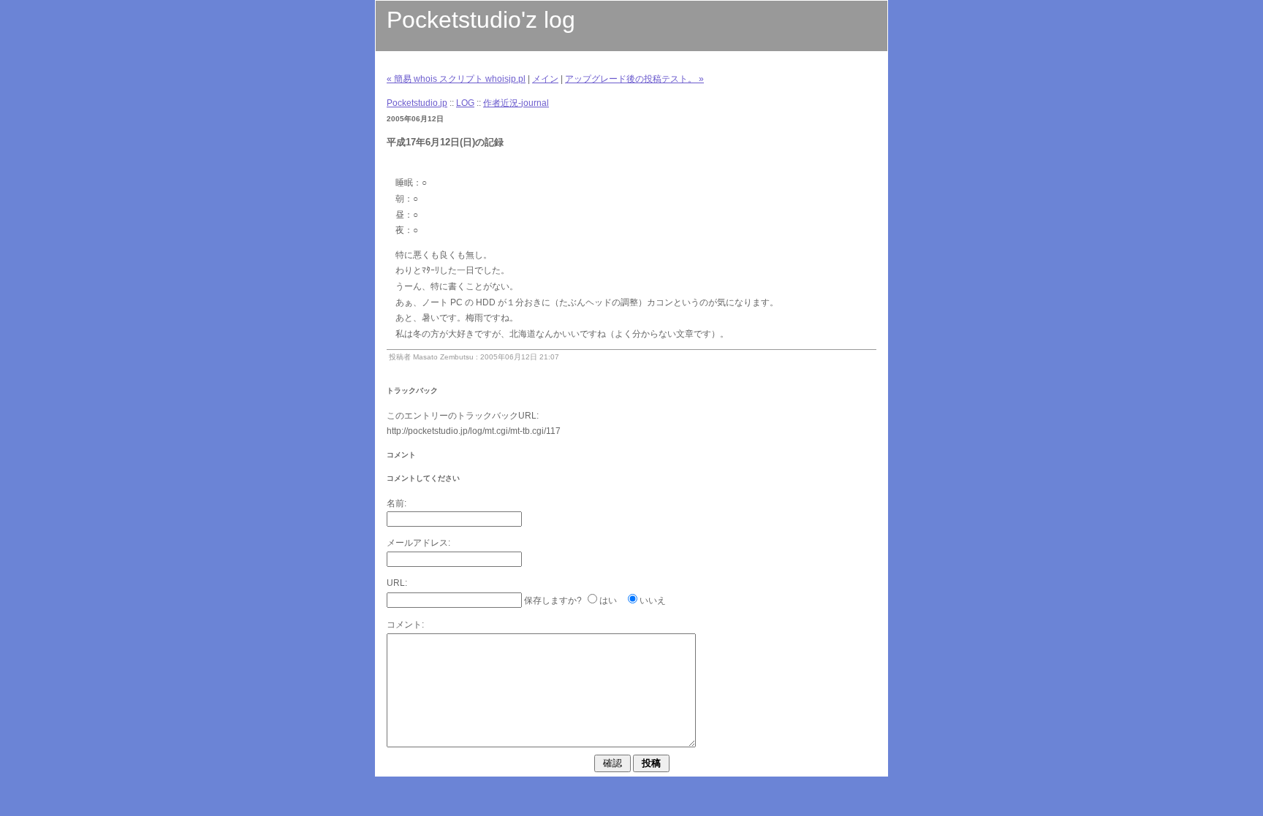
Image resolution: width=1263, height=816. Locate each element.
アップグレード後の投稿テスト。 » (634, 79)
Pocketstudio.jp (417, 103)
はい (608, 600)
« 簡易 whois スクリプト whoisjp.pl (456, 79)
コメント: (405, 624)
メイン (545, 79)
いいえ (653, 600)
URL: (397, 583)
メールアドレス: (418, 543)
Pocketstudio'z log (481, 20)
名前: (396, 503)
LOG (465, 103)
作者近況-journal (516, 103)
